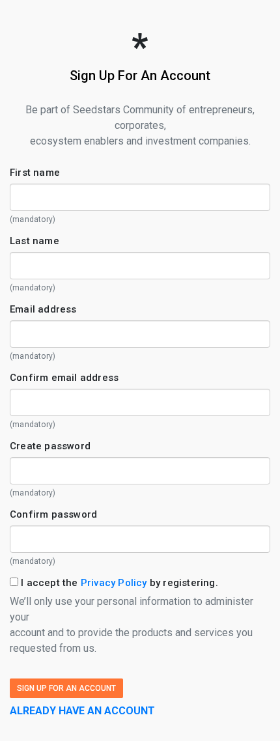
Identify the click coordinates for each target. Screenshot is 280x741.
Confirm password (53, 514)
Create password (50, 446)
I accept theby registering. (118, 583)
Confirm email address (64, 378)
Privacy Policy (114, 583)
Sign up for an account (66, 688)
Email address (43, 309)
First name (35, 172)
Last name (34, 241)
